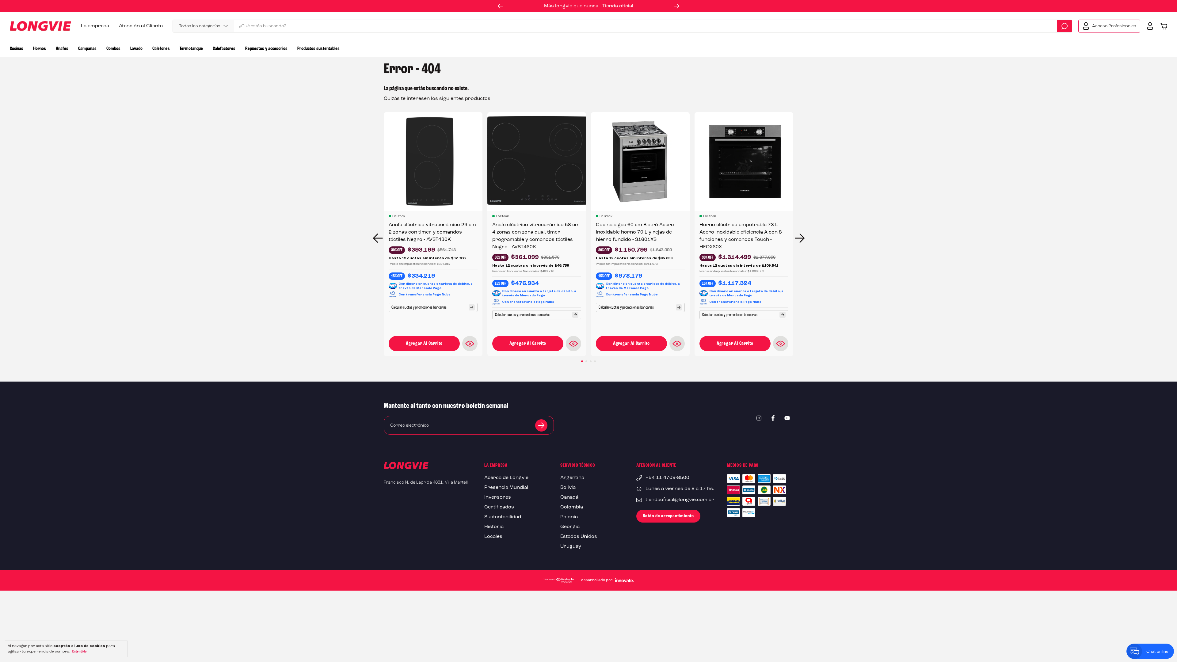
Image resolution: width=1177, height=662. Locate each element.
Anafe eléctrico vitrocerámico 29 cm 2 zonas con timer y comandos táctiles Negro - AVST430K (432, 232)
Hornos (39, 48)
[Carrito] (1163, 26)
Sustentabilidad (502, 517)
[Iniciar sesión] (1150, 26)
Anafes (62, 48)
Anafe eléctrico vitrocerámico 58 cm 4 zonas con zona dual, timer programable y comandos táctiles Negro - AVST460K (536, 236)
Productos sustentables (318, 48)
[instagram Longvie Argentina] (759, 418)
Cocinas (16, 48)
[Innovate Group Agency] (624, 580)
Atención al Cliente (141, 26)
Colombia (571, 507)
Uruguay (570, 546)
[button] (500, 6)
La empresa (95, 26)
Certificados (499, 507)
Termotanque (191, 48)
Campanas (87, 48)
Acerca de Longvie (506, 477)
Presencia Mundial (506, 487)
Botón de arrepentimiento (668, 516)
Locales (493, 536)
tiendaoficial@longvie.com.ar (680, 499)
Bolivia (568, 487)
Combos (113, 48)
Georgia (570, 526)
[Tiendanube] (559, 580)
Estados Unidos (578, 536)
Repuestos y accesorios (266, 48)
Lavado (136, 48)
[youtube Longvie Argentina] (787, 418)
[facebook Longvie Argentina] (773, 418)
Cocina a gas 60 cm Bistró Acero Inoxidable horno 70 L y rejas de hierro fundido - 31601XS (635, 232)
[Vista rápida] (470, 343)
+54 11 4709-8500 (667, 477)
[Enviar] (541, 425)
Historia (494, 526)
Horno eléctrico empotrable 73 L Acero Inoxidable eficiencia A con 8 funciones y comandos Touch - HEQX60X (740, 236)
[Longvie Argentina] (406, 467)
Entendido (79, 651)
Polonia (569, 517)
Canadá (569, 497)
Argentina (572, 477)
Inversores (497, 497)
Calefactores (224, 48)
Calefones (161, 48)
